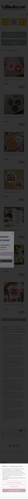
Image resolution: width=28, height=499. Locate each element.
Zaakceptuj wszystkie (14, 490)
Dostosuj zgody (14, 486)
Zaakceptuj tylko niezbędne (14, 482)
